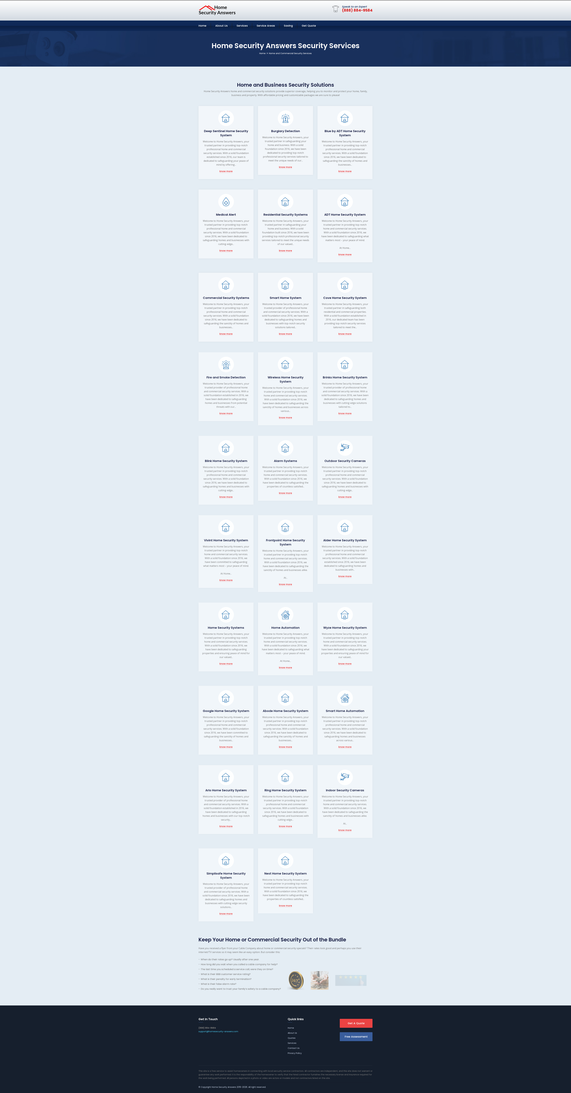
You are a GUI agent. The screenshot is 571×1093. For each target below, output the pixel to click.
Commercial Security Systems (226, 298)
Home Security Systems (226, 627)
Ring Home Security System (285, 790)
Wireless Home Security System (285, 379)
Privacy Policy (295, 1053)
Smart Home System (285, 298)
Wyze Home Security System (345, 627)
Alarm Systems (285, 461)
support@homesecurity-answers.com (218, 1031)
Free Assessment (356, 1036)
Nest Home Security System (285, 873)
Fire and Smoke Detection (226, 377)
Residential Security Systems (285, 215)
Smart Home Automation (345, 711)
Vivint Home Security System (226, 540)
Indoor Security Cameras (345, 790)
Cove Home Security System (345, 298)
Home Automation (285, 627)
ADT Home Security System (345, 215)
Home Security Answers (224, 1087)
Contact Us (293, 1048)
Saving (288, 25)
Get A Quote (356, 1023)
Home (202, 25)
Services (242, 25)
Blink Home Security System (226, 461)
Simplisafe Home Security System (226, 875)
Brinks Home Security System (345, 377)
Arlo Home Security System (226, 790)
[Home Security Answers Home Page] (217, 10)
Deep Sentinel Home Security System (226, 133)
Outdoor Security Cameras (345, 461)
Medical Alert (226, 215)
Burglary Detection (285, 131)
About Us (221, 25)
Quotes (291, 1038)
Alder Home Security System (345, 540)
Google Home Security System (226, 711)
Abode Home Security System (285, 711)
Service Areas (266, 25)
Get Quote (309, 25)
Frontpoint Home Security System (285, 542)
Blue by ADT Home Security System (345, 133)
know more (226, 171)
